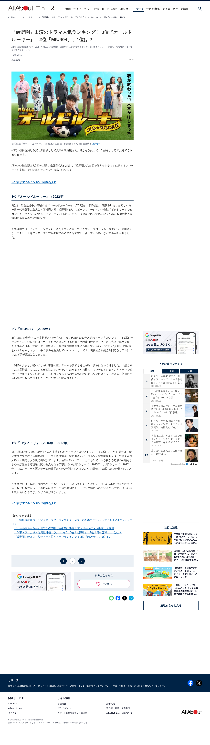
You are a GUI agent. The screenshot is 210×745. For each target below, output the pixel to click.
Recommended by (178, 464)
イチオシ (12, 713)
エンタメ (125, 9)
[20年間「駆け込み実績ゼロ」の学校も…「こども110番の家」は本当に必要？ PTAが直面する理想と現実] (185, 556)
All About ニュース (16, 17)
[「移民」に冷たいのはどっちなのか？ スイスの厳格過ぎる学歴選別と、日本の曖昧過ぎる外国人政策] (185, 590)
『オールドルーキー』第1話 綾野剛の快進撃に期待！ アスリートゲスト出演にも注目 (64, 528)
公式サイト (97, 143)
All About (12, 704)
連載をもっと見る (170, 605)
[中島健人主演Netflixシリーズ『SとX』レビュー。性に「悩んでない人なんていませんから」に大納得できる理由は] (185, 538)
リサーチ (138, 9)
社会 (97, 9)
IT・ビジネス (110, 9)
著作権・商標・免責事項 (118, 708)
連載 (68, 9)
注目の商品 (153, 9)
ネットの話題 (181, 9)
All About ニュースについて (119, 713)
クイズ (166, 9)
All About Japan (15, 708)
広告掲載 (110, 704)
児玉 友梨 (15, 60)
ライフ (77, 9)
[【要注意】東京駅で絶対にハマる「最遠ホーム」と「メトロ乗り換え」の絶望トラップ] (185, 573)
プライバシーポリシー (68, 708)
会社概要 (61, 704)
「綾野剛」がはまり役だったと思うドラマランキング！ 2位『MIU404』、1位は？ (62, 536)
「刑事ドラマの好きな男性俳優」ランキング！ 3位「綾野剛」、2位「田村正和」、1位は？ (68, 532)
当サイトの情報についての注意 (72, 713)
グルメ (88, 9)
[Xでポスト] (124, 598)
